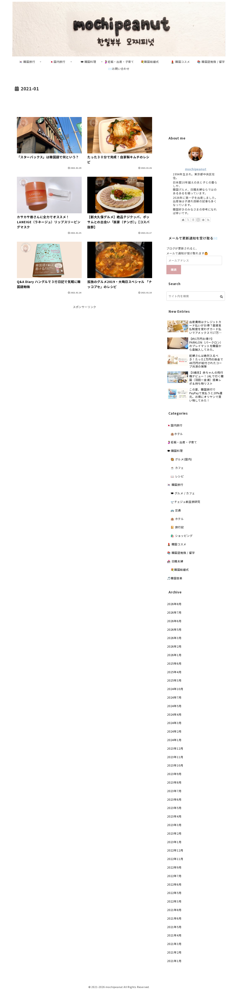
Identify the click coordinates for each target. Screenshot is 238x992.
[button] (221, 296)
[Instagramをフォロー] (198, 219)
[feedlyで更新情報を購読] (203, 219)
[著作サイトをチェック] (183, 219)
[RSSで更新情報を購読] (208, 219)
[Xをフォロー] (188, 219)
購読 (174, 269)
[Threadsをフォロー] (193, 219)
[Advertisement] (84, 102)
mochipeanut (195, 169)
